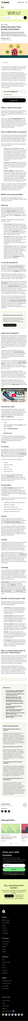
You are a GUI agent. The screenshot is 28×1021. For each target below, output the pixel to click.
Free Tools (4, 970)
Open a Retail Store (5, 835)
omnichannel (16, 271)
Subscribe (14, 869)
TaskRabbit (3, 442)
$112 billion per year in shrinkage (12, 521)
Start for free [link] (14, 100)
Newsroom (4, 930)
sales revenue (19, 590)
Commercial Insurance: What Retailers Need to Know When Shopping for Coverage (15, 691)
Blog (3, 959)
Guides (3, 965)
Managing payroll (8, 433)
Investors (4, 928)
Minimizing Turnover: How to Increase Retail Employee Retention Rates (15, 713)
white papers (16, 256)
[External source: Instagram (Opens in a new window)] (12, 1015)
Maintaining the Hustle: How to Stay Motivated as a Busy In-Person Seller (14, 697)
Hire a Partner (5, 986)
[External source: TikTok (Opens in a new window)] (16, 1015)
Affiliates (4, 951)
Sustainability (5, 933)
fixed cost (17, 215)
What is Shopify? (6, 920)
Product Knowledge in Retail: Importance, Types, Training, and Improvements (14, 710)
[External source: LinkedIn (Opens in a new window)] (9, 811)
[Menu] (26, 2)
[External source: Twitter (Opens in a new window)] (5, 811)
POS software (4, 283)
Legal (3, 1003)
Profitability (24, 835)
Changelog (4, 972)
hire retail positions (16, 118)
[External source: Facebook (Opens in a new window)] (2, 811)
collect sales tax (10, 476)
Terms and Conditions (13, 874)
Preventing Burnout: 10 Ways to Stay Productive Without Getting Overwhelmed (15, 700)
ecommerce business (19, 352)
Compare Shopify (6, 962)
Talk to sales (19, 896)
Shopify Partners (5, 582)
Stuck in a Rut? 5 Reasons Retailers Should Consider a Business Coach (15, 694)
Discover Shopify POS (10, 325)
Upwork (3, 416)
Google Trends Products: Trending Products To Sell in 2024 (9, 837)
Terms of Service (6, 1000)
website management (12, 428)
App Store (4, 946)
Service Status (5, 988)
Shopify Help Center (7, 981)
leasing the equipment (13, 285)
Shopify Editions (6, 922)
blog (2, 24)
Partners (4, 949)
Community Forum (6, 983)
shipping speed (15, 384)
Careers (4, 925)
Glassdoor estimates (11, 211)
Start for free (21, 2)
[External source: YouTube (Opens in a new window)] (9, 1015)
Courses (4, 967)
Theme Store (5, 944)
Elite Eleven (13, 584)
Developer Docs (6, 941)
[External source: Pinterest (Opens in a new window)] (22, 1015)
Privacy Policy (22, 874)
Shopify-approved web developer (18, 300)
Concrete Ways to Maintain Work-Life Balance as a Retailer (14, 707)
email (20, 424)
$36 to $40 (15, 231)
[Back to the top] (3, 911)
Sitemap (4, 1008)
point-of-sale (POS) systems (16, 266)
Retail (6, 24)
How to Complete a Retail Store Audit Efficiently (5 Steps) (14, 716)
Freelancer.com (10, 416)
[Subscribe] (25, 17)
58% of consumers (8, 487)
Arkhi (2, 587)
